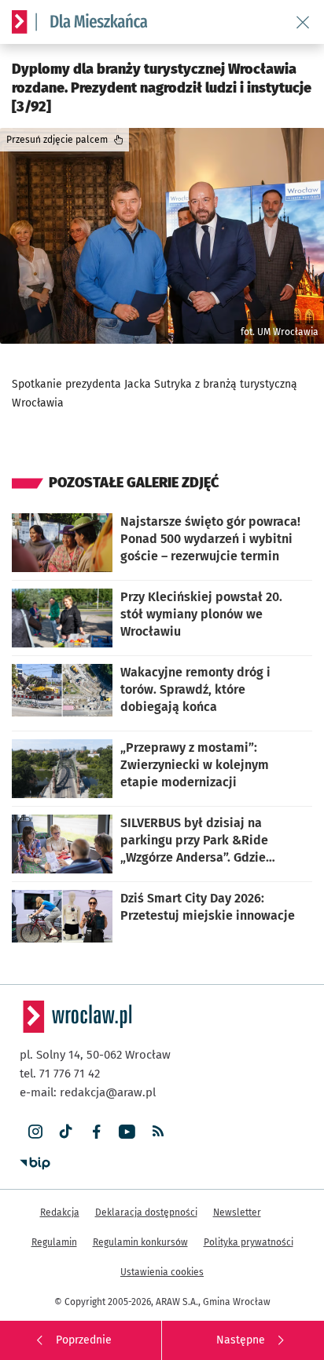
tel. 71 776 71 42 (60, 1073)
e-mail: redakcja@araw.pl (88, 1092)
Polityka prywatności (248, 1242)
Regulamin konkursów (140, 1242)
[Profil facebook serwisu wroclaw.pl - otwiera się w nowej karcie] (96, 1132)
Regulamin (54, 1242)
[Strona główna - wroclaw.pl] (20, 22)
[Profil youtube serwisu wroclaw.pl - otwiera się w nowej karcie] (127, 1132)
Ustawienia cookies (162, 1272)
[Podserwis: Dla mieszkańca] (92, 22)
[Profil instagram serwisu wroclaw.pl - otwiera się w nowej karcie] (35, 1132)
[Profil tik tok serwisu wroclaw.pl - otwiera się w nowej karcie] (65, 1132)
